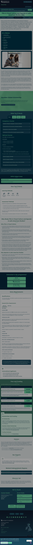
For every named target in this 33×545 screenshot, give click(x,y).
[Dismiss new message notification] (31, 539)
